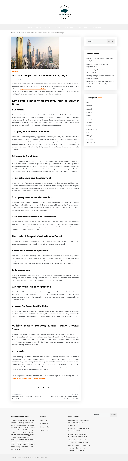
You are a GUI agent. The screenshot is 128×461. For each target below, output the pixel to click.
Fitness (88, 116)
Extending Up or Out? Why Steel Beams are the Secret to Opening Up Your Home (100, 83)
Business (29, 27)
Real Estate (90, 139)
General (89, 122)
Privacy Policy (45, 427)
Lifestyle (48, 27)
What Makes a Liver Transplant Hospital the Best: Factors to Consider (27, 398)
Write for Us (44, 430)
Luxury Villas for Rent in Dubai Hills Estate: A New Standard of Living (64, 398)
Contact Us (97, 27)
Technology (83, 27)
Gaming (89, 119)
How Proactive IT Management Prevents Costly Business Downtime (78, 422)
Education (89, 109)
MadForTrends (17, 420)
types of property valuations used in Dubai (29, 378)
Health (57, 27)
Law (87, 132)
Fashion (38, 27)
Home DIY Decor (70, 27)
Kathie (26, 80)
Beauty (88, 102)
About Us (43, 420)
